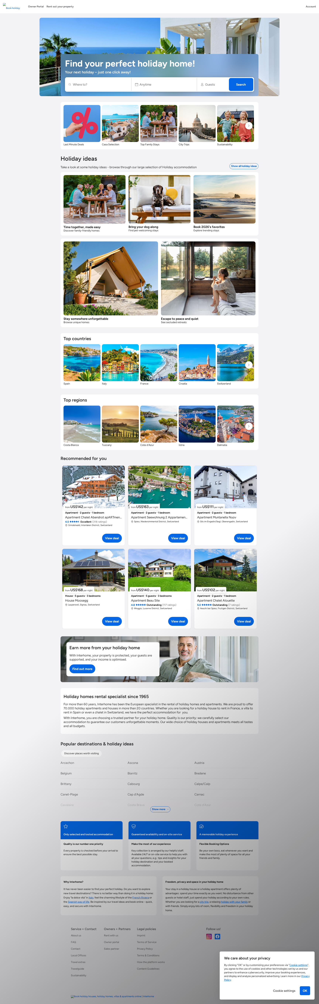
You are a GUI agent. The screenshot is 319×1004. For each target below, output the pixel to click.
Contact (75, 948)
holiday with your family (234, 901)
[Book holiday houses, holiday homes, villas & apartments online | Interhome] (112, 996)
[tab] (81, 753)
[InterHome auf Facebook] (217, 936)
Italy (91, 897)
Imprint (141, 935)
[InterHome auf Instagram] (209, 936)
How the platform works (151, 962)
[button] (164, 84)
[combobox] (100, 84)
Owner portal (111, 942)
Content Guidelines (148, 968)
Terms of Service (147, 942)
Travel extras (78, 962)
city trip (204, 901)
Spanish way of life (78, 901)
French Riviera (140, 897)
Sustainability (78, 975)
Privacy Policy (145, 948)
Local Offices (78, 955)
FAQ (73, 942)
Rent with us (111, 935)
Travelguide (77, 968)
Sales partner (111, 948)
